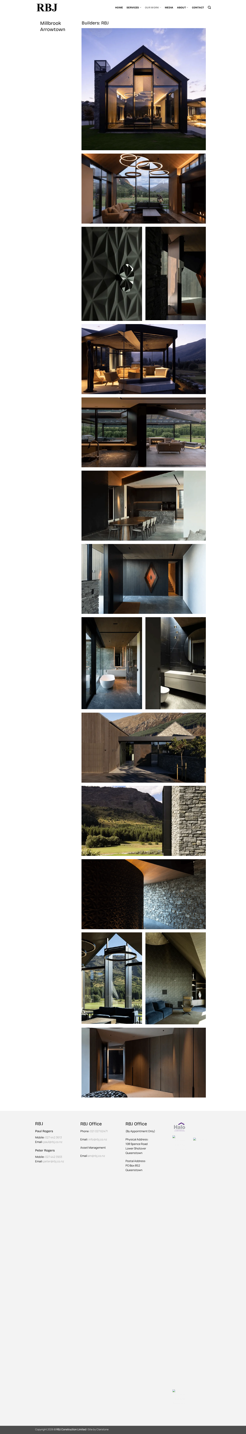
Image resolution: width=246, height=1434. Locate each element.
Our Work (152, 7)
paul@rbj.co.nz (52, 1142)
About (181, 7)
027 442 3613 (53, 1137)
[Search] (209, 7)
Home (119, 7)
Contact (198, 7)
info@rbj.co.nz (98, 1139)
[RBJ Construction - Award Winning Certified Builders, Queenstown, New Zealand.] (47, 7)
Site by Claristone (98, 1429)
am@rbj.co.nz (96, 1156)
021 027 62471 (99, 1131)
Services (133, 7)
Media (169, 7)
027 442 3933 (53, 1157)
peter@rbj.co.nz (53, 1161)
